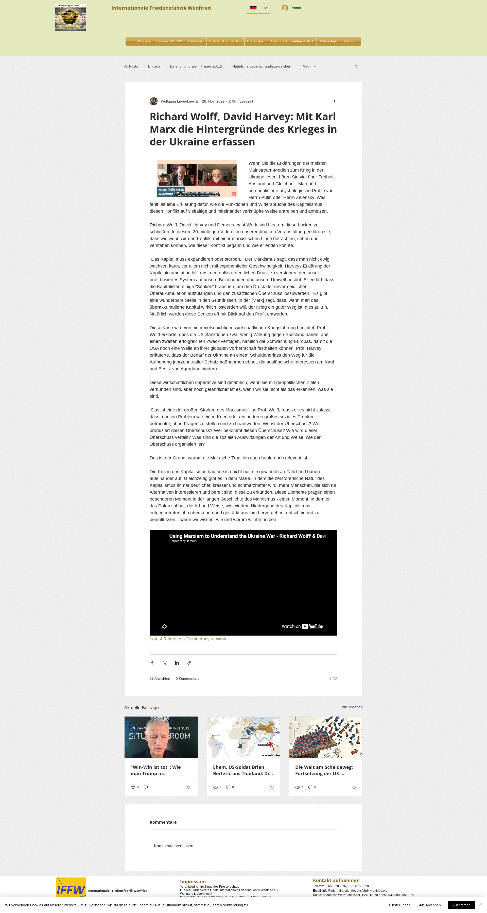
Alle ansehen (352, 707)
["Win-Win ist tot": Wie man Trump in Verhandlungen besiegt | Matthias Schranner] (161, 737)
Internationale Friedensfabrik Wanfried (118, 891)
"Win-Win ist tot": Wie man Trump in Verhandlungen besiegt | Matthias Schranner (159, 770)
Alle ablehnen (430, 904)
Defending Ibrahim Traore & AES (196, 66)
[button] (256, 41)
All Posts (131, 66)
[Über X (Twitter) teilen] (164, 662)
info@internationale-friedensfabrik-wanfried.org (355, 890)
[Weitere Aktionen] (334, 101)
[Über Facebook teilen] (152, 662)
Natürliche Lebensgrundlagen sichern (262, 66)
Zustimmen (462, 904)
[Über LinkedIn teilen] (177, 662)
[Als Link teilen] (189, 662)
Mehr (307, 66)
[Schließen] (481, 905)
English (154, 66)
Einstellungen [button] (400, 904)
